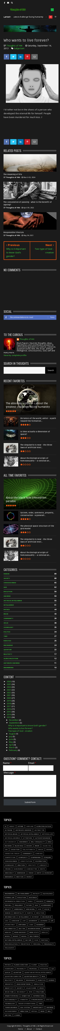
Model (7, 936)
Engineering (8, 667)
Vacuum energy (11, 1011)
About (12, 826)
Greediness (18, 909)
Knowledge (8, 645)
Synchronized (37, 1000)
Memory (8, 932)
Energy (29, 877)
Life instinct (10, 925)
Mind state (34, 932)
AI (39, 17)
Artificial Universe (12, 838)
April (11, 744)
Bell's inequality (38, 842)
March (12, 747)
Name (7, 763)
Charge (49, 849)
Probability (21, 969)
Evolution (8, 591)
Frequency (19, 905)
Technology (10, 1003)
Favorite (39, 901)
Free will (8, 905)
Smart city (9, 988)
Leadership (33, 921)
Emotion (19, 877)
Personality (49, 944)
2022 (9, 692)
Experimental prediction (15, 901)
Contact (39, 1029)
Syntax (49, 1000)
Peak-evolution (11, 944)
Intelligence (9, 605)
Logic (31, 925)
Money (15, 936)
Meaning (46, 929)
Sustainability (11, 1000)
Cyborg (8, 869)
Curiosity (43, 865)
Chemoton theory (12, 853)
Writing (8, 1015)
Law (23, 921)
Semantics (9, 984)
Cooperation (40, 861)
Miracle (45, 932)
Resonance (30, 980)
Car (6, 849)
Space (6, 623)
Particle (44, 940)
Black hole (19, 846)
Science (51, 980)
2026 (9, 681)
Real (43, 976)
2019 (9, 700)
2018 (9, 703)
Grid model (30, 909)
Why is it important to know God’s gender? (27, 725)
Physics (7, 609)
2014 (9, 714)
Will (49, 1011)
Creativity (32, 865)
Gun (39, 909)
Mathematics (10, 929)
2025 (9, 684)
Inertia (30, 913)
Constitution (26, 861)
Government (46, 905)
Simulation (38, 984)
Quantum (8, 650)
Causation (15, 849)
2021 (9, 695)
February (13, 750)
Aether (20, 826)
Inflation (40, 913)
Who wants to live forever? (20, 728)
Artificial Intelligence (13, 601)
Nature (28, 940)
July (11, 736)
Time (5, 636)
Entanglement (24, 894)
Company (39, 853)
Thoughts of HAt (27, 339)
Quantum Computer (13, 976)
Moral (24, 936)
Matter (22, 929)
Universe (7, 596)
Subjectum (19, 48)
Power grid (9, 969)
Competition (10, 857)
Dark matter (32, 869)
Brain (6, 614)
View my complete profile (15, 355)
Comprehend (36, 857)
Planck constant (21, 965)
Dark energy (18, 869)
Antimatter (39, 830)
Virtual (34, 1011)
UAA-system (25, 1007)
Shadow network (23, 984)
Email (32, 763)
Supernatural (39, 996)
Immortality (19, 913)
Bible (50, 842)
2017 (9, 706)
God (5, 587)
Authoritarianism (42, 838)
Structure (39, 992)
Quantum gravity (31, 976)
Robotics (7, 641)
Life (52, 921)
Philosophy (9, 948)
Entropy (36, 894)
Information (10, 917)
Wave (42, 1011)
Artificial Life (47, 834)
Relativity (8, 654)
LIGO (6, 921)
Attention (27, 838)
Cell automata (29, 849)
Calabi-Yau (47, 846)
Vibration (24, 1011)
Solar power (31, 988)
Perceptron (25, 944)
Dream (31, 873)
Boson (29, 846)
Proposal (33, 969)
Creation (21, 865)
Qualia (7, 972)
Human (6, 574)
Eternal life (9, 897)
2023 (9, 689)
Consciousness (10, 583)
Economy (48, 873)
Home (20, 1029)
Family (30, 901)
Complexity (23, 857)
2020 (9, 698)
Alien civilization (11, 658)
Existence (33, 897)
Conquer (47, 857)
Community (8, 618)
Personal (37, 944)
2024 (9, 687)
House (46, 909)
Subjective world (11, 996)
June (11, 739)
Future (29, 905)
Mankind (40, 925)
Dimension (21, 873)
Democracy (9, 873)
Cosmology (8, 627)
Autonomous (10, 842)
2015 (9, 711)
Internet (35, 917)
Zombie (17, 1015)
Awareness (23, 842)
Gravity (8, 909)
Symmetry (24, 1000)
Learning (44, 921)
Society (7, 578)
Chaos (40, 849)
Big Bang (8, 846)
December (14, 720)
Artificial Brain (11, 834)
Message (10, 773)
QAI (52, 969)
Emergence (9, 877)
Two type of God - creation (20, 731)
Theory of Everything (26, 1003)
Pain (36, 940)
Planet (34, 965)
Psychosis (44, 969)
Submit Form (30, 802)
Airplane (29, 826)
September (14, 722)
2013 (9, 717)
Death (42, 869)
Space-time (9, 992)
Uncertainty (38, 1007)
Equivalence (48, 894)
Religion (19, 980)
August (12, 733)
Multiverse (34, 936)
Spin (30, 992)
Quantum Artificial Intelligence (37, 972)
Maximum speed (34, 929)
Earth (39, 873)
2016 (9, 709)
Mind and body (20, 932)
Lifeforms (22, 925)
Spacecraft (21, 992)
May (11, 742)
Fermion (49, 901)
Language (15, 921)
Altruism (8, 830)
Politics (7, 632)
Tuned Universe (11, 1007)
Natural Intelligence (13, 940)
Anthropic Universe (12, 663)
